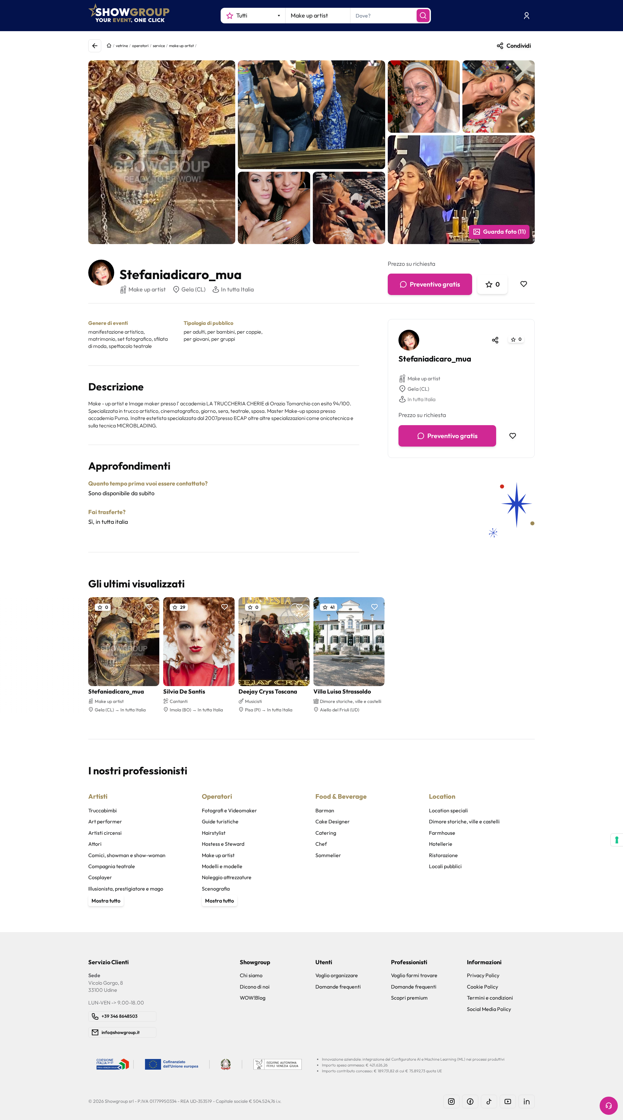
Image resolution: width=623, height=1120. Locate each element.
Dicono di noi (255, 986)
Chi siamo (251, 975)
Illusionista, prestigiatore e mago (125, 888)
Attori (95, 844)
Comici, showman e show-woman (126, 855)
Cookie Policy (482, 986)
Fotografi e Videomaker (229, 810)
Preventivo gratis (435, 284)
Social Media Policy (489, 1009)
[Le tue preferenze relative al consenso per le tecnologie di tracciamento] (617, 840)
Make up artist (424, 378)
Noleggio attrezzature (226, 877)
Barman (324, 810)
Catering (325, 833)
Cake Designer (332, 821)
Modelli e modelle (222, 866)
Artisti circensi (105, 833)
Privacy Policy (483, 975)
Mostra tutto (106, 900)
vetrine (122, 45)
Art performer (105, 821)
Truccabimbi (102, 810)
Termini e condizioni (490, 997)
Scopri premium (409, 997)
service (159, 45)
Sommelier (328, 855)
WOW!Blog (252, 997)
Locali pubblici (445, 866)
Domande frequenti (338, 986)
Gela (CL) (193, 289)
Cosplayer (100, 877)
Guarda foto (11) (504, 231)
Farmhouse (442, 833)
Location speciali (448, 810)
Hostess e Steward (223, 844)
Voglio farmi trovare (414, 975)
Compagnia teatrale (111, 866)
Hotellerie (440, 844)
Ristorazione (443, 855)
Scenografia (216, 888)
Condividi (519, 45)
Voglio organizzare (336, 975)
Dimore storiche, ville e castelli (464, 821)
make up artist (181, 45)
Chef (321, 844)
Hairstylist (214, 833)
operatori (140, 45)
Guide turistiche (220, 821)
